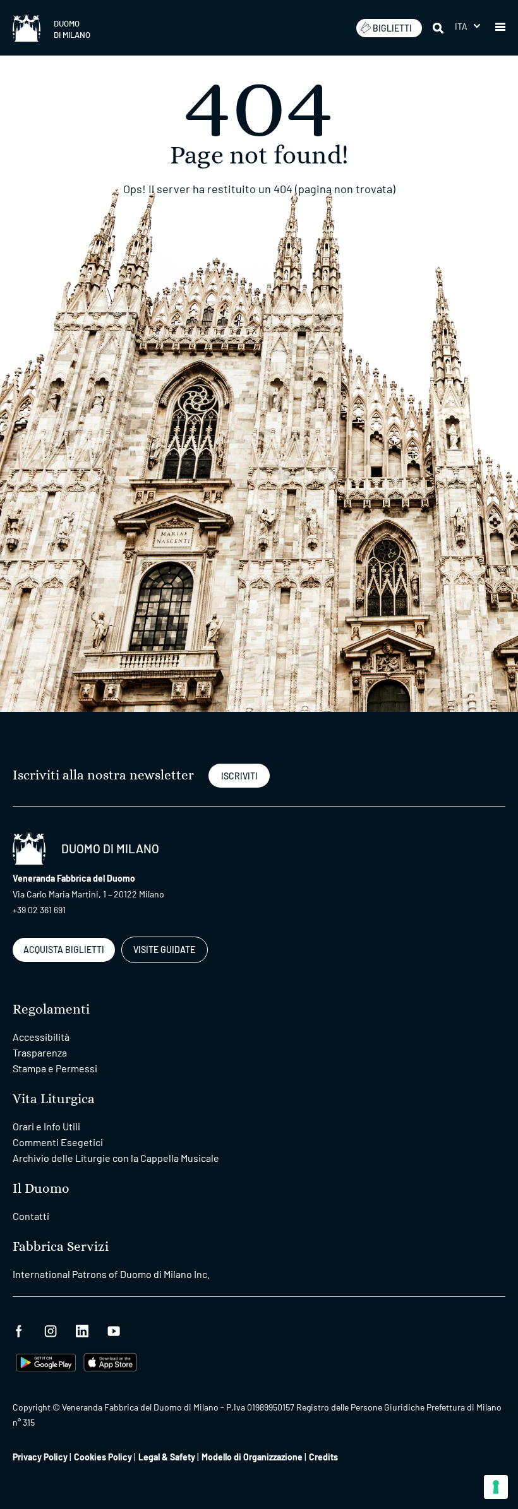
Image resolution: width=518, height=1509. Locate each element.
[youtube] (113, 1329)
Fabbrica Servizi (61, 1246)
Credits (323, 1457)
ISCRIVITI (239, 776)
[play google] (46, 1361)
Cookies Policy (103, 1457)
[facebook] (19, 1329)
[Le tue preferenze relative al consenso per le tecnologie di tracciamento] (496, 1487)
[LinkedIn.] (82, 1329)
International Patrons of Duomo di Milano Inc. (111, 1274)
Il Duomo (41, 1188)
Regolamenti (51, 1009)
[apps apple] (110, 1361)
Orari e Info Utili (46, 1126)
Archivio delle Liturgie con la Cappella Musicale (116, 1158)
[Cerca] (439, 27)
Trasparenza (40, 1052)
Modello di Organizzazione (252, 1457)
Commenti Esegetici (58, 1142)
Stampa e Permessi (55, 1068)
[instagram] (50, 1329)
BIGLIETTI (392, 28)
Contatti (31, 1216)
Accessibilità (41, 1037)
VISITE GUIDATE (164, 949)
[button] (467, 26)
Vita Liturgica (54, 1099)
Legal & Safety (166, 1457)
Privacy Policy (40, 1457)
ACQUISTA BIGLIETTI (63, 949)
